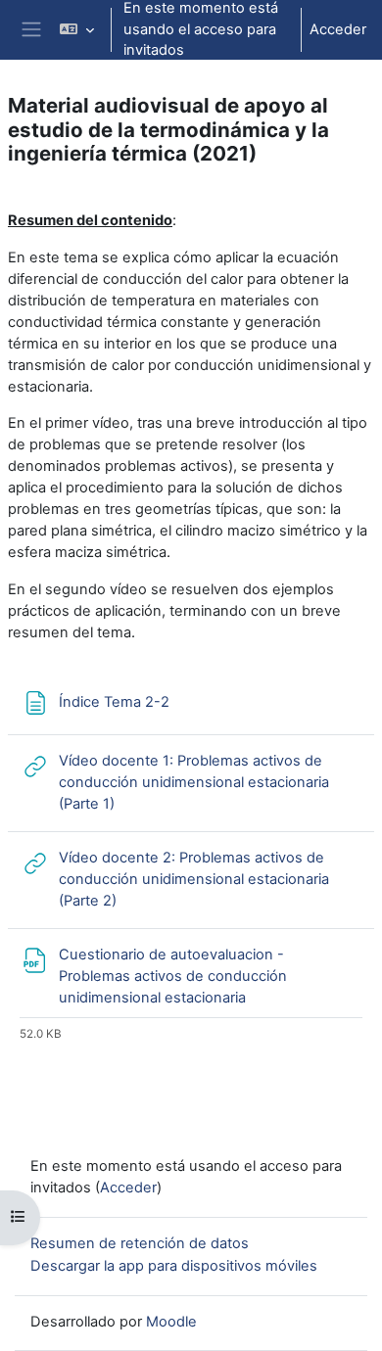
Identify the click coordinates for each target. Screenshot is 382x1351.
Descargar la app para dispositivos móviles (173, 1266)
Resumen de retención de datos (139, 1243)
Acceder (338, 29)
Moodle (171, 1321)
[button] (77, 30)
